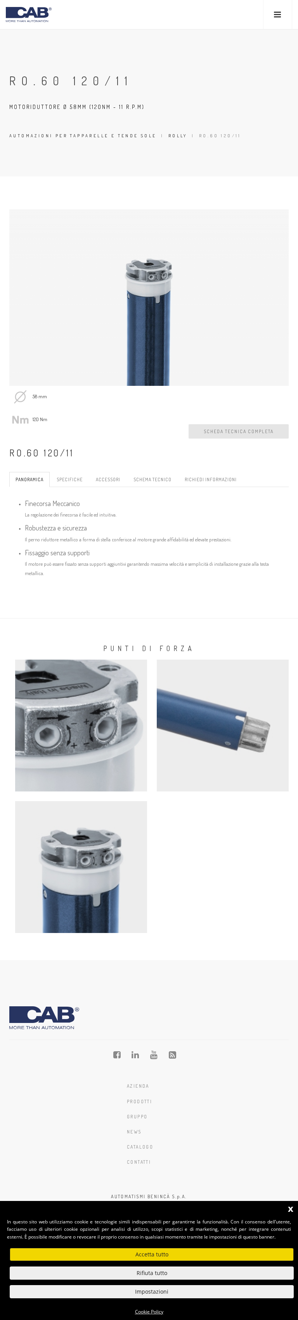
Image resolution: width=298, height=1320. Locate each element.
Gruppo (137, 1117)
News (134, 1132)
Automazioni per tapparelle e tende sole (83, 135)
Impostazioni (151, 1291)
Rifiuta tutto (152, 1273)
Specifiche (70, 479)
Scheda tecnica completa (239, 431)
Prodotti (139, 1101)
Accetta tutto (151, 1254)
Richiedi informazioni (211, 479)
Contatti (139, 1162)
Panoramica (29, 479)
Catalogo (140, 1147)
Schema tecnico (152, 479)
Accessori (108, 479)
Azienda (138, 1086)
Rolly (177, 135)
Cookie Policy (149, 1311)
